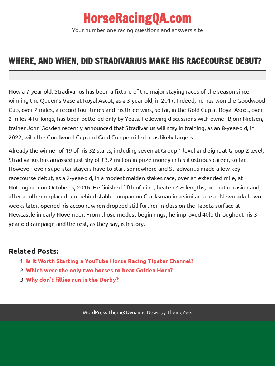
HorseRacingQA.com (137, 18)
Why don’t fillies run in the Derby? (72, 279)
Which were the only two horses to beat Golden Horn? (99, 270)
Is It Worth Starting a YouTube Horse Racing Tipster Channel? (109, 260)
